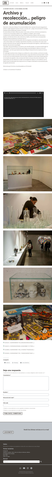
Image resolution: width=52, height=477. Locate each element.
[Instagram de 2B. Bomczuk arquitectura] (46, 2)
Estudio (12, 2)
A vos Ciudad (18, 8)
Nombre (5, 392)
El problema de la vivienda (8, 453)
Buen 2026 (5, 455)
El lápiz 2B (5, 450)
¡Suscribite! (8, 432)
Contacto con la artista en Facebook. (12, 69)
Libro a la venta (6, 456)
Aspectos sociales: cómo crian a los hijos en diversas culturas (16, 452)
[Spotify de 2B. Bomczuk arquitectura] (48, 2)
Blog (17, 2)
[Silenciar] (40, 93)
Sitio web (5, 403)
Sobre (32, 2)
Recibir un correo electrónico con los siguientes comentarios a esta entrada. (19, 408)
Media (21, 2)
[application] (23, 83)
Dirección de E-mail (8, 397)
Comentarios (7, 375)
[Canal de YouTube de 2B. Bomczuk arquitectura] (44, 2)
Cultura (25, 8)
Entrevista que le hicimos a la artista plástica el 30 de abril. (17, 66)
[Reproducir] (4, 93)
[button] (23, 83)
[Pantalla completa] (42, 93)
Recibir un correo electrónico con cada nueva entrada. (15, 410)
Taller (27, 2)
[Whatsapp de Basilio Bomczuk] (42, 2)
